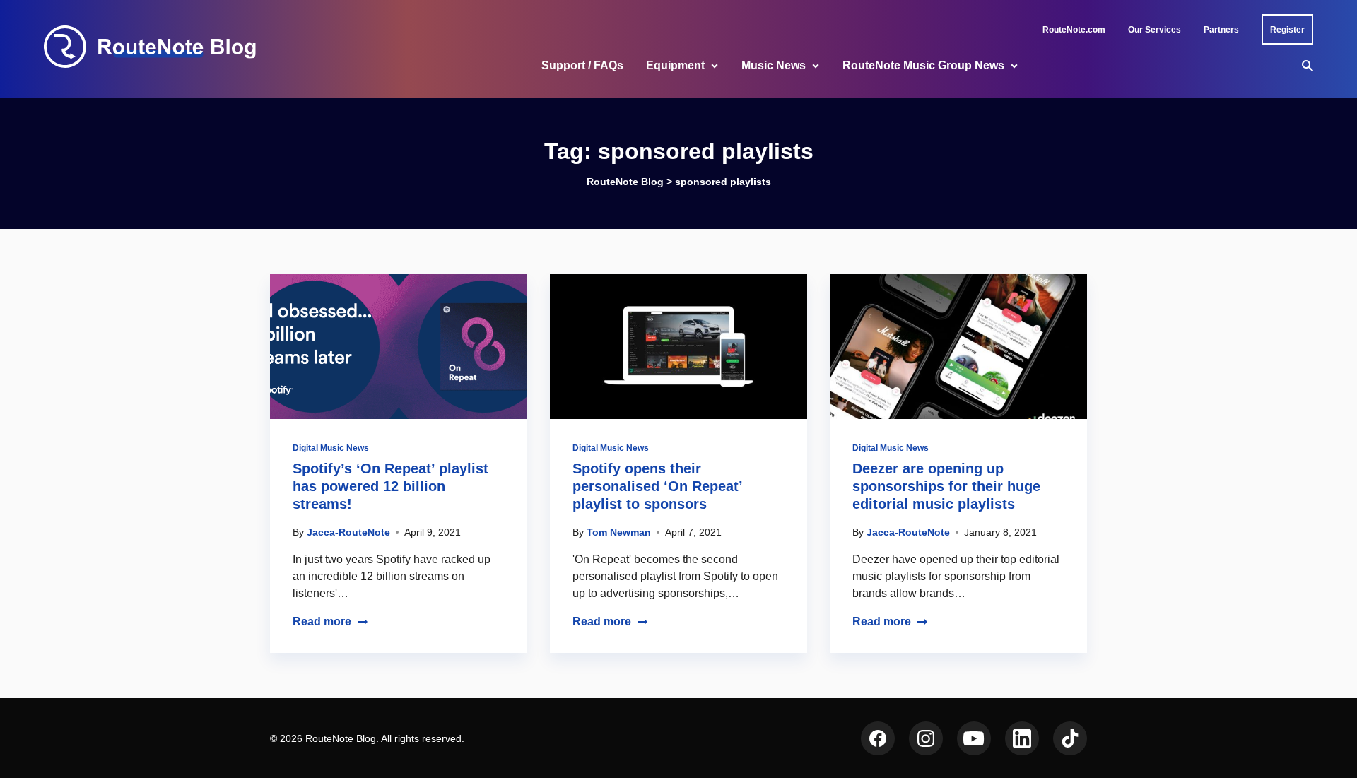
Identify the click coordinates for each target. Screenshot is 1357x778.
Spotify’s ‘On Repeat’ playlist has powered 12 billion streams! (390, 486)
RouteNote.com (1073, 30)
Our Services (1154, 30)
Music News (773, 65)
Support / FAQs (582, 65)
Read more (322, 621)
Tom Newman (619, 532)
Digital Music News (331, 448)
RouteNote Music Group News (923, 65)
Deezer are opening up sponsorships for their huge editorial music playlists (946, 486)
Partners (1221, 30)
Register (1287, 30)
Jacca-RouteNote (348, 532)
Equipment (675, 65)
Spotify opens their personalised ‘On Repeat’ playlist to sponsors (657, 486)
